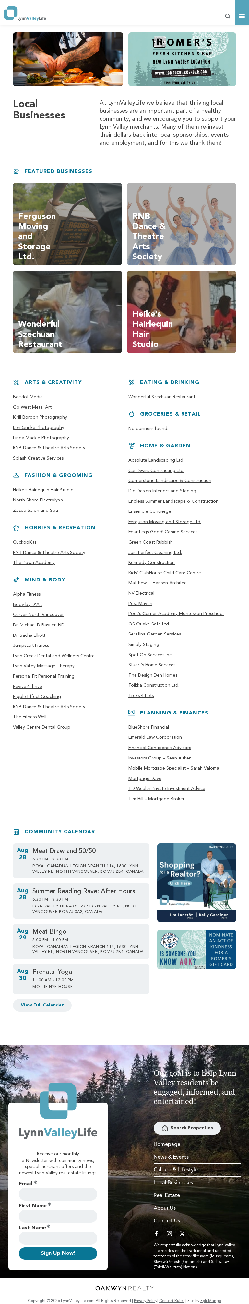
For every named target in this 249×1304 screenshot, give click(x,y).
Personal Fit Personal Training (44, 676)
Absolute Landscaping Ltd (155, 460)
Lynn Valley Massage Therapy (44, 666)
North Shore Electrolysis (38, 500)
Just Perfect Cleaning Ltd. (155, 552)
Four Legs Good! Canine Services (162, 532)
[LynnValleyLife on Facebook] (156, 1233)
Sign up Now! (58, 1253)
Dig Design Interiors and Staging (162, 491)
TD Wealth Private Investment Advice (166, 788)
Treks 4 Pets (141, 695)
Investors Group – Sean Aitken (160, 758)
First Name (33, 1205)
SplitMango (210, 1301)
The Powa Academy (34, 562)
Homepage (167, 1144)
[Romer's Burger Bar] (182, 59)
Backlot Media (28, 397)
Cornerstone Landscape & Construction (169, 480)
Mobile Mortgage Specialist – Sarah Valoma (173, 768)
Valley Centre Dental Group (41, 727)
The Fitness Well (29, 717)
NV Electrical (141, 593)
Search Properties (192, 1128)
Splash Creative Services (38, 458)
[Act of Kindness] (196, 949)
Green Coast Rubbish (150, 542)
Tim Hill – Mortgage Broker (156, 799)
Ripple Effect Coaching (37, 696)
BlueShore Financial (148, 727)
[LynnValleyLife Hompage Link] (25, 13)
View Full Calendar (42, 1005)
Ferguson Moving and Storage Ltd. (164, 522)
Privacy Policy (145, 1301)
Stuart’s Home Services (151, 665)
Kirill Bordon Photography (40, 417)
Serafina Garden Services (154, 634)
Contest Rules (171, 1301)
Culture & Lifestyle (176, 1170)
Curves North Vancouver (38, 615)
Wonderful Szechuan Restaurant (161, 397)
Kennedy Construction (151, 562)
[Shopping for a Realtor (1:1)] (196, 882)
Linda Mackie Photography (41, 438)
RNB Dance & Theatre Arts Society (49, 448)
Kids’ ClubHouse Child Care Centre (164, 573)
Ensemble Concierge (149, 511)
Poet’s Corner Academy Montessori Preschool (176, 614)
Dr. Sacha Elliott (29, 635)
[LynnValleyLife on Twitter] (182, 1233)
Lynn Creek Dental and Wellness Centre (54, 656)
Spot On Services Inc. (150, 655)
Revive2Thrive (27, 686)
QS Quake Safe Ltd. (149, 624)
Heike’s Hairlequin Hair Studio (43, 490)
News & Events (171, 1157)
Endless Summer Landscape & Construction (173, 501)
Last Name (32, 1228)
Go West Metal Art (32, 407)
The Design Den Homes (152, 675)
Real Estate (167, 1195)
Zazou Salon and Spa (35, 510)
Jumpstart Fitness (31, 645)
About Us (165, 1208)
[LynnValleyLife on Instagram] (169, 1233)
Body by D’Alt (27, 604)
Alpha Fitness (27, 594)
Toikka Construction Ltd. (153, 685)
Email (25, 1183)
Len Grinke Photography (38, 427)
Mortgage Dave (144, 778)
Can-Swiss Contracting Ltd (156, 470)
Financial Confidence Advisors (159, 748)
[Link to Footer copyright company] (124, 1288)
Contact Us (167, 1221)
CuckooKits (24, 542)
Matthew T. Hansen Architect (158, 583)
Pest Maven (140, 603)
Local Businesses (173, 1183)
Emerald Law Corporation (155, 737)
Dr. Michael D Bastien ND (39, 625)
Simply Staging (143, 644)
